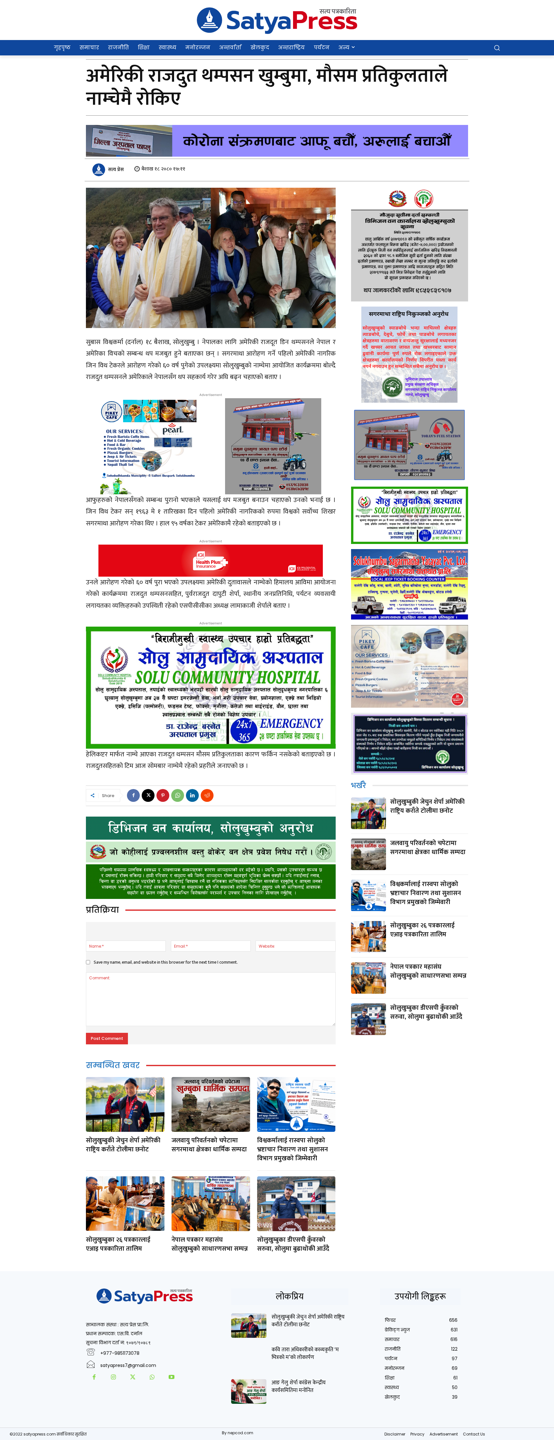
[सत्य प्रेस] (99, 169)
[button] (497, 47)
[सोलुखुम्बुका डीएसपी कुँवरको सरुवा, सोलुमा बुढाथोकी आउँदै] (296, 1203)
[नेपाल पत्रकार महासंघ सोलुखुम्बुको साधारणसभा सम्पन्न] (211, 1203)
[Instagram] (113, 1378)
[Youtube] (172, 1378)
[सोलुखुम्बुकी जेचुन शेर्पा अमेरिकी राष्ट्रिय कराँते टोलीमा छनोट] (125, 1104)
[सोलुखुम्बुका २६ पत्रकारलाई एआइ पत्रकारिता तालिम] (125, 1203)
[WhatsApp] (177, 795)
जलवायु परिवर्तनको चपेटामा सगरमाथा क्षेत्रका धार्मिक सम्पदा (209, 1145)
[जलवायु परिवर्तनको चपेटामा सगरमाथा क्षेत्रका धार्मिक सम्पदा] (211, 1104)
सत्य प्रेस (116, 169)
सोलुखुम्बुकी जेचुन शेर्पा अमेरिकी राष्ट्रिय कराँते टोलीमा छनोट (123, 1145)
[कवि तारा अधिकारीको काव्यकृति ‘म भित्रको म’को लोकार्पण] (248, 1358)
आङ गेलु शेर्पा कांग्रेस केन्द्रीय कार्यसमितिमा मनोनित (299, 1386)
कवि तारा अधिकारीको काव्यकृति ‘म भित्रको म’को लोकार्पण (305, 1353)
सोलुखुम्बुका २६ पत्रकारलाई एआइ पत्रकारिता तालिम (118, 1244)
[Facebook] (133, 795)
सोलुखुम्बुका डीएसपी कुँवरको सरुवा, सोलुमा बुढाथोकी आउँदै (293, 1244)
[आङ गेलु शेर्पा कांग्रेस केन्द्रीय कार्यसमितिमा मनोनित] (248, 1391)
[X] (148, 795)
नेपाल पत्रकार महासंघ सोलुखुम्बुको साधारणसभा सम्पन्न (210, 1244)
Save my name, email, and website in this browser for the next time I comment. (166, 962)
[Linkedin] (192, 795)
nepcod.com (240, 1433)
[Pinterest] (162, 795)
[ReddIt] (207, 795)
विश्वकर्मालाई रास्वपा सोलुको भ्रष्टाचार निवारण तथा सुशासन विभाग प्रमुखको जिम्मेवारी (292, 1149)
